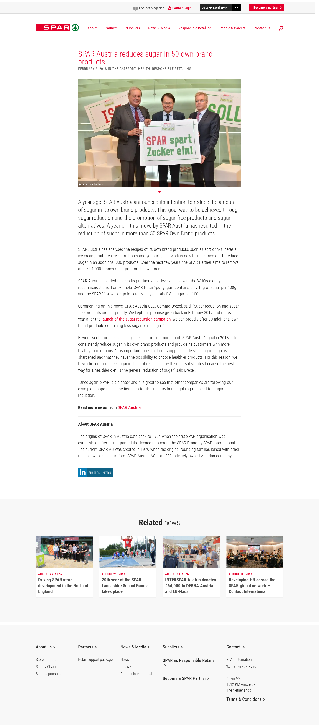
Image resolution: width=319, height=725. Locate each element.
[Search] (281, 28)
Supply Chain (46, 667)
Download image (236, 83)
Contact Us (262, 28)
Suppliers (133, 28)
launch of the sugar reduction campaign (136, 319)
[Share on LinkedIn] (95, 476)
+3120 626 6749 (243, 667)
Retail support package (95, 659)
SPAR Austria (129, 407)
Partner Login (181, 8)
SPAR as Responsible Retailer (189, 660)
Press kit (126, 667)
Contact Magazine (151, 8)
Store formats (46, 659)
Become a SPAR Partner (184, 678)
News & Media (159, 28)
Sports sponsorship (50, 674)
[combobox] (220, 7)
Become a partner (266, 7)
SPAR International (57, 27)
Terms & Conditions (244, 699)
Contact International (136, 674)
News (124, 659)
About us (44, 647)
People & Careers (232, 28)
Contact (234, 647)
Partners (111, 28)
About (92, 28)
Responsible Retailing (194, 28)
